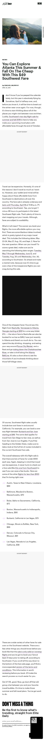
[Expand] (33, 718)
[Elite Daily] (7, 3)
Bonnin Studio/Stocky (43, 32)
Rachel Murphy (12, 85)
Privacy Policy (8, 726)
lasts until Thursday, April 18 (14, 205)
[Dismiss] (40, 718)
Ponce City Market (24, 346)
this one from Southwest (25, 468)
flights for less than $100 (28, 474)
